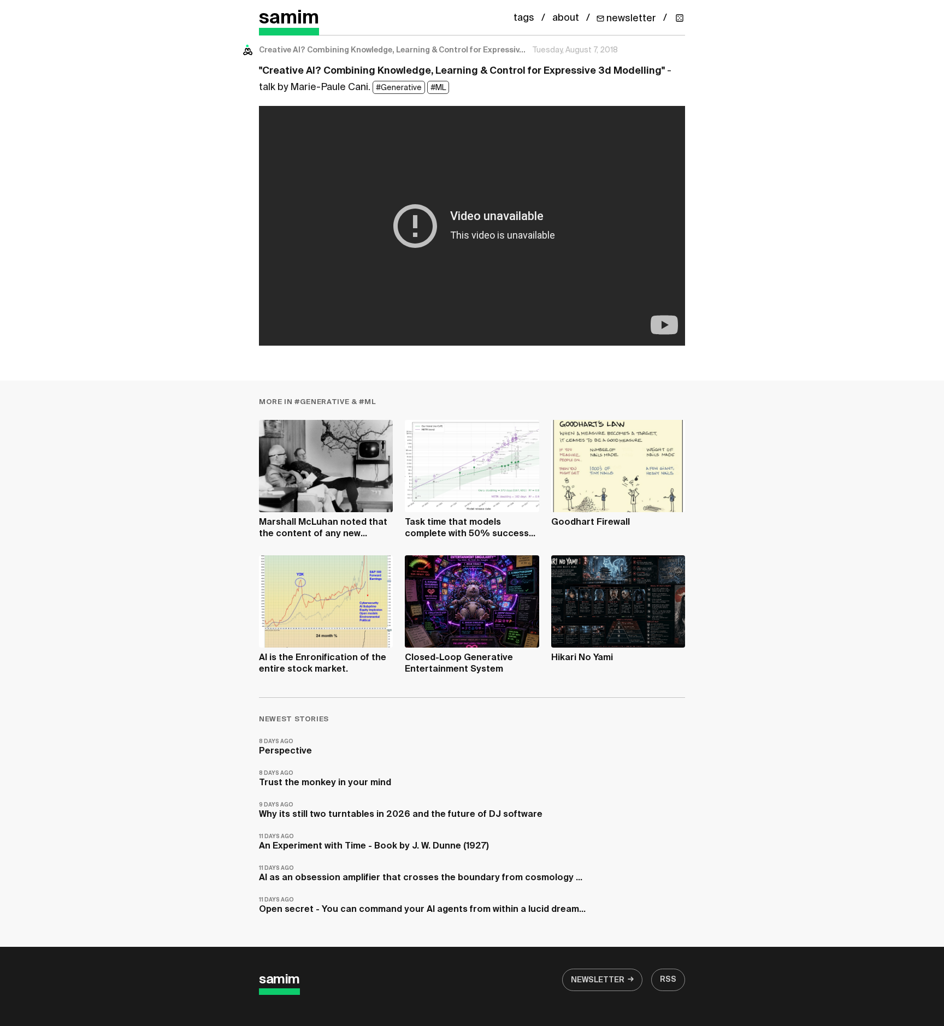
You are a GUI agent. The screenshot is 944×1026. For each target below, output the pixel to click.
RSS (668, 979)
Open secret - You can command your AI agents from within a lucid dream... (422, 905)
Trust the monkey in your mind (325, 778)
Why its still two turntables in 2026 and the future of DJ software (400, 810)
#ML (438, 88)
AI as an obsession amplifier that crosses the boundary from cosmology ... (420, 873)
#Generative (399, 88)
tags (524, 18)
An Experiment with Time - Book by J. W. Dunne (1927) (374, 842)
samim (289, 18)
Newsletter (597, 980)
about (565, 18)
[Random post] (679, 18)
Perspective (285, 747)
